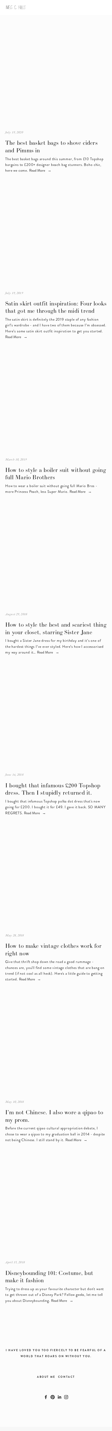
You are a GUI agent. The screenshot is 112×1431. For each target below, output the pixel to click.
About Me (46, 1377)
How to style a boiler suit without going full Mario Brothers (55, 473)
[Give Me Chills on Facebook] (46, 1397)
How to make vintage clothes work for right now (53, 949)
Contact (66, 1377)
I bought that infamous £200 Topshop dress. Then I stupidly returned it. (53, 789)
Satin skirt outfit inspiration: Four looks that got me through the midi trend (56, 307)
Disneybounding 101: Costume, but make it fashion (49, 1276)
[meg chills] (53, 1397)
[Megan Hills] (59, 1397)
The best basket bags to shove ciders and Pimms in (51, 146)
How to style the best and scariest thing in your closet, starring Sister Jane (56, 628)
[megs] (66, 1397)
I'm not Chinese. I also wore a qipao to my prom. (54, 1116)
